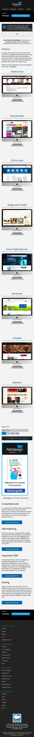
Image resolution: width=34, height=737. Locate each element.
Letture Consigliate (6, 670)
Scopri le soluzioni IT (12, 576)
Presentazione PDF (6, 655)
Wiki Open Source (6, 684)
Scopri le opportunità (12, 549)
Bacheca (4, 681)
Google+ (4, 705)
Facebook (8, 42)
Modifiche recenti (6, 678)
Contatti (28, 9)
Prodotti (3, 631)
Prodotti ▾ (21, 9)
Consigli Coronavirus (6, 687)
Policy (3, 663)
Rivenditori (4, 652)
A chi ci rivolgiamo (6, 649)
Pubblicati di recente (6, 676)
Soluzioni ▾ (13, 9)
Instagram (4, 702)
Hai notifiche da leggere (18, 438)
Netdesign (5, 16)
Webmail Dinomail (6, 640)
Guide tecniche (5, 673)
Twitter (14, 42)
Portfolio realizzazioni (20, 15)
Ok (17, 34)
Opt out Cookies (28, 29)
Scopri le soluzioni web (12, 522)
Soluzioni (4, 628)
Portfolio (4, 634)
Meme (3, 708)
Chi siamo (4, 646)
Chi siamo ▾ (5, 9)
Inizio (4, 430)
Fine (17, 433)
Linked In (4, 699)
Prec (8, 430)
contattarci (13, 66)
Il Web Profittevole (7, 498)
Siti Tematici (5, 660)
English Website (5, 658)
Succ (12, 433)
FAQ (3, 637)
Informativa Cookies (23, 27)
